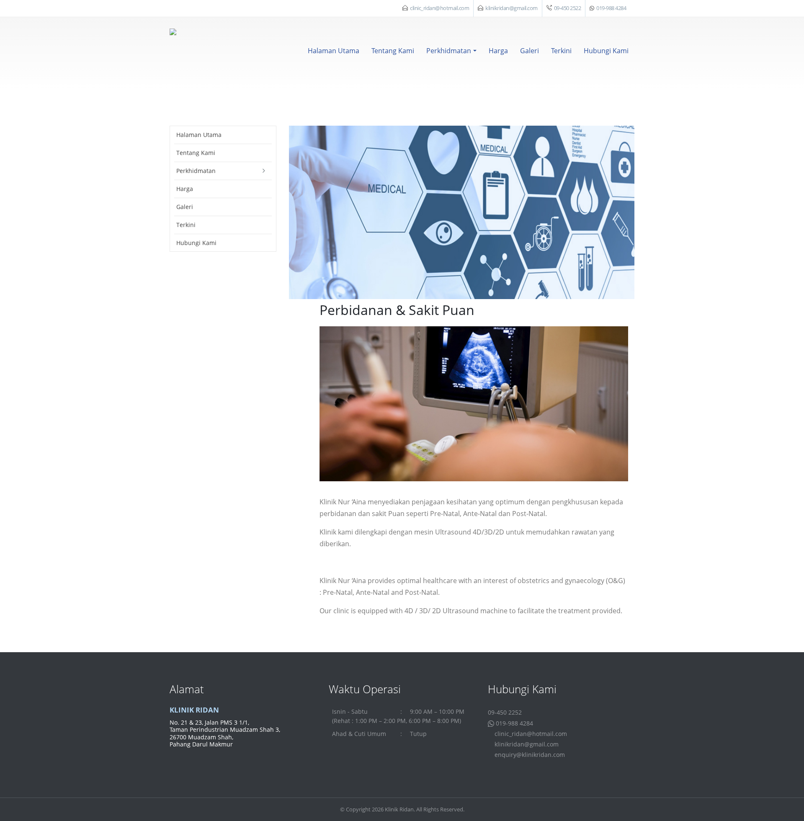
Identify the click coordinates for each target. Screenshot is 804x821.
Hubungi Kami (606, 50)
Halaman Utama (333, 50)
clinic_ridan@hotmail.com (439, 8)
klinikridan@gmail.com (511, 8)
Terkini (561, 50)
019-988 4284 (611, 8)
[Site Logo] (195, 53)
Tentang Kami (392, 50)
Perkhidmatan (448, 50)
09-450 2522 (567, 8)
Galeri (529, 50)
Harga (498, 50)
